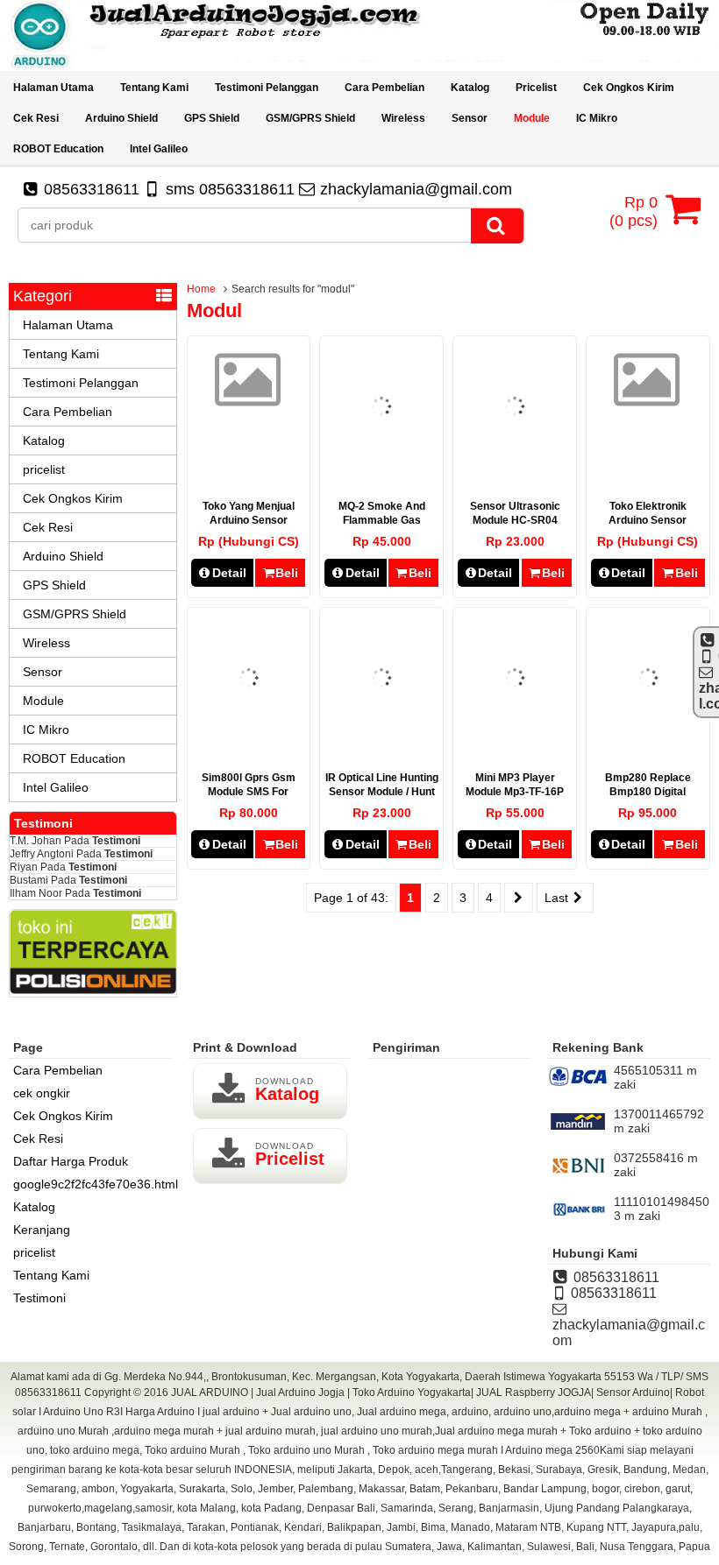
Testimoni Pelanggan (266, 87)
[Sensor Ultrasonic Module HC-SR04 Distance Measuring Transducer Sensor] (514, 463)
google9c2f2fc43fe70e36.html (95, 1184)
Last (558, 898)
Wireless (403, 118)
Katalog (470, 87)
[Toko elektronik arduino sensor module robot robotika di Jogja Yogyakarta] (647, 397)
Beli (286, 573)
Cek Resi (36, 118)
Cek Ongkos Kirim (628, 87)
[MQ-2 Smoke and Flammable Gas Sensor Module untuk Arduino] (381, 463)
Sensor (470, 118)
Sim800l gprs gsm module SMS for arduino (248, 792)
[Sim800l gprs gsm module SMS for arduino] (249, 735)
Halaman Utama (53, 87)
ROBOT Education (58, 149)
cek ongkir (41, 1093)
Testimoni (116, 841)
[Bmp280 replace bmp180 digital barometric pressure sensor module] (648, 735)
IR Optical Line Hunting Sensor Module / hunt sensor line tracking (381, 792)
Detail (229, 573)
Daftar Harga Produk (70, 1161)
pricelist (536, 87)
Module (532, 118)
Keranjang (41, 1230)
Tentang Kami (154, 87)
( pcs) (633, 211)
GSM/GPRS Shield (310, 118)
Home (201, 289)
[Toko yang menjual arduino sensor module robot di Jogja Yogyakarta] (248, 397)
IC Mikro (596, 118)
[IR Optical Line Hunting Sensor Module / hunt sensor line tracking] (381, 735)
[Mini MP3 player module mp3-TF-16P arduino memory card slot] (514, 735)
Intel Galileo (159, 149)
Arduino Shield (121, 118)
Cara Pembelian (384, 87)
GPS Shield (211, 118)
